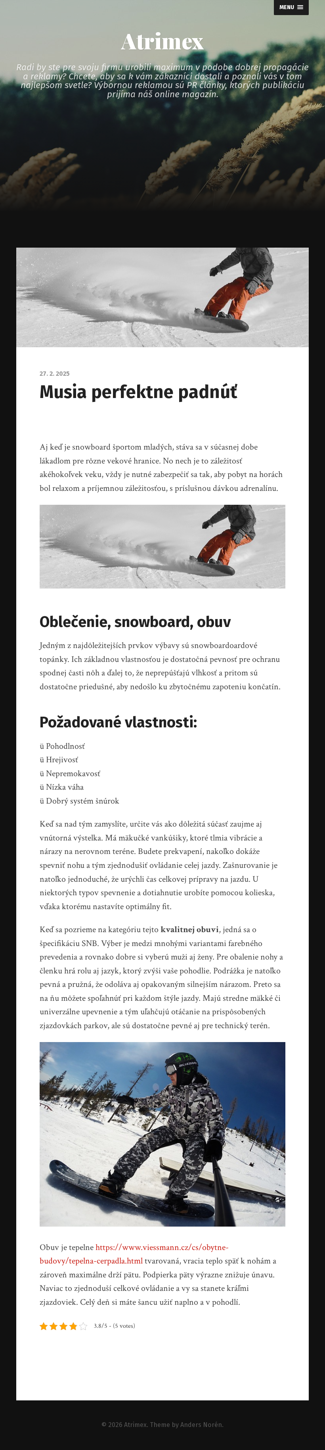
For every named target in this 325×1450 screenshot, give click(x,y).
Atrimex (162, 40)
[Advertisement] (162, 188)
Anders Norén (201, 1425)
